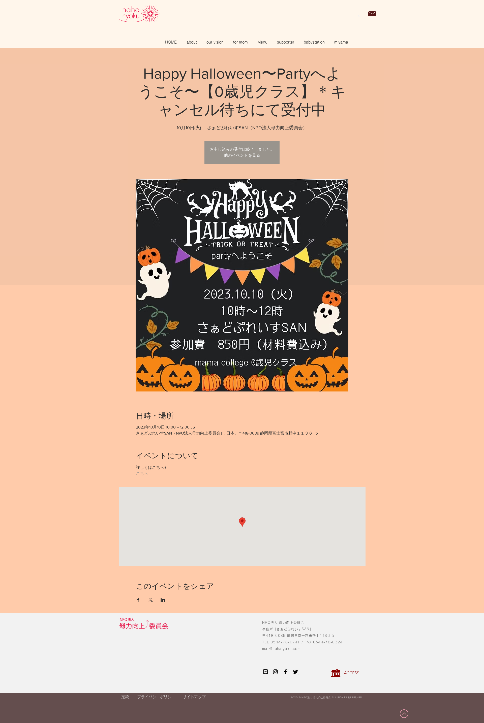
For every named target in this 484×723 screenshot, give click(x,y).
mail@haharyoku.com (281, 648)
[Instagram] (275, 672)
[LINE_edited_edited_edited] (265, 672)
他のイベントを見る (242, 155)
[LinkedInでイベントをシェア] (163, 600)
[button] (359, 14)
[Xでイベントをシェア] (150, 600)
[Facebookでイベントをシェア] (138, 600)
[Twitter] (295, 672)
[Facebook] (285, 672)
